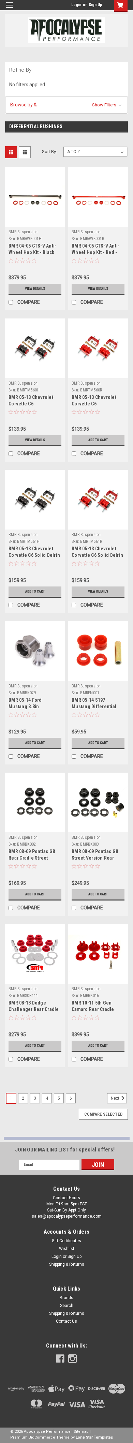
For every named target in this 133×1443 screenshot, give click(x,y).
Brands (66, 1297)
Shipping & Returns (66, 1264)
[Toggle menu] (9, 9)
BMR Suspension (23, 231)
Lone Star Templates (94, 1437)
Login (76, 4)
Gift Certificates (66, 1240)
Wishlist (66, 1248)
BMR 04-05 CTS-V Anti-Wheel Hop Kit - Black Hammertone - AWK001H (34, 252)
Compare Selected (103, 1114)
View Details (35, 289)
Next (115, 1098)
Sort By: (49, 151)
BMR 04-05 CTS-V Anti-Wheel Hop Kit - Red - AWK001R (95, 252)
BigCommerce (42, 1437)
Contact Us (66, 1321)
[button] (66, 105)
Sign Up (95, 4)
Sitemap (81, 1431)
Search (66, 1305)
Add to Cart (98, 440)
